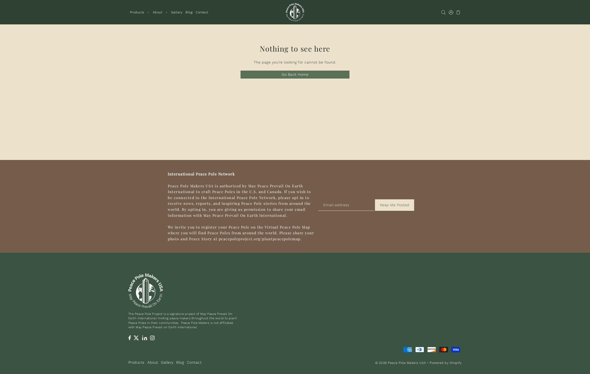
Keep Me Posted (394, 205)
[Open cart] (458, 12)
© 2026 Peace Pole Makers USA (400, 363)
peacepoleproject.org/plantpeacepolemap (260, 238)
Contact (194, 362)
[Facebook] (129, 337)
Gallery (167, 362)
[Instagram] (152, 337)
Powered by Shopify (446, 363)
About (152, 362)
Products (136, 362)
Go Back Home (295, 74)
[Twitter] (136, 337)
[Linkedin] (144, 337)
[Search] (443, 12)
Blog (180, 362)
